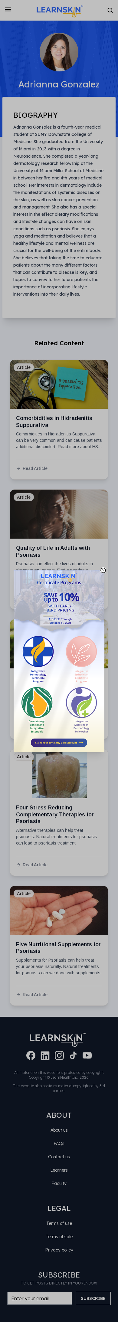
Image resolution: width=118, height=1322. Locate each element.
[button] (59, 661)
